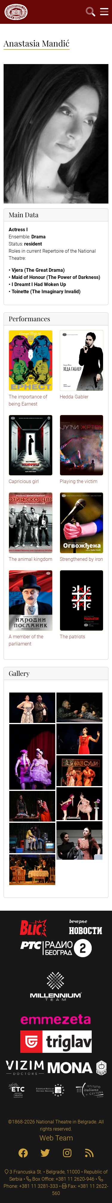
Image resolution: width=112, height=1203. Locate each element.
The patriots (72, 636)
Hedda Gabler (74, 397)
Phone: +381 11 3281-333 (31, 1186)
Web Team (56, 1138)
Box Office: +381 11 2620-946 (62, 1179)
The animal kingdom (30, 559)
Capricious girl (24, 481)
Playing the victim (78, 481)
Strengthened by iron (81, 559)
